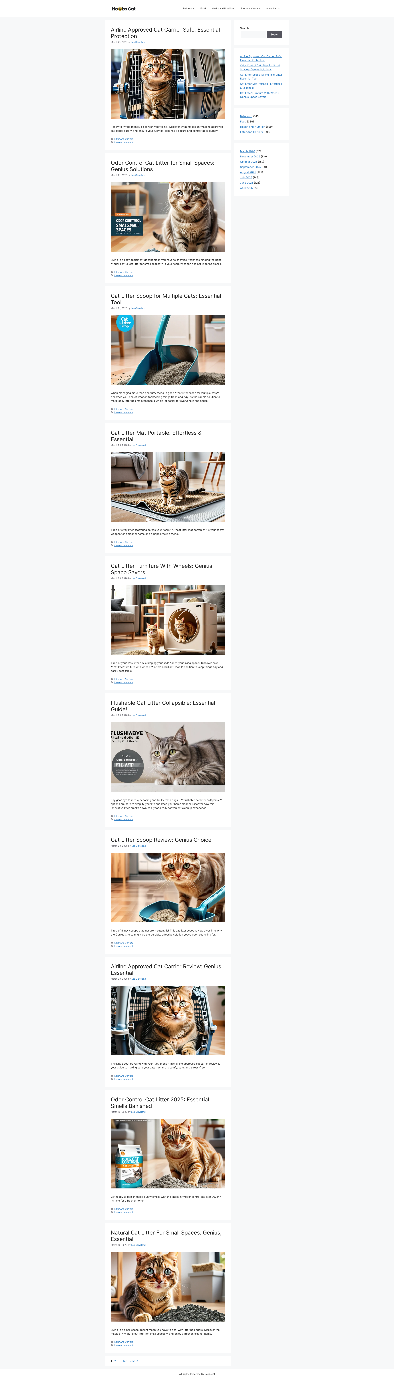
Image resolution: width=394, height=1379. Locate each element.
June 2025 (246, 182)
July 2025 (246, 177)
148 (125, 1361)
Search (244, 28)
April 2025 (246, 187)
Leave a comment (123, 142)
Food (203, 8)
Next (134, 1361)
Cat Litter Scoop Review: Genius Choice (161, 839)
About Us (271, 8)
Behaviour (188, 8)
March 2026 (247, 151)
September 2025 (250, 167)
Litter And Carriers (250, 8)
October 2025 (248, 161)
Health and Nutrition (223, 8)
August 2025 (248, 172)
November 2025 (250, 156)
